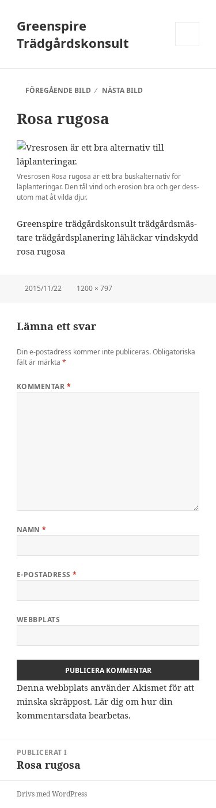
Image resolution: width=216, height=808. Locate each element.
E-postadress (47, 574)
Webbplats (38, 619)
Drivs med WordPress (52, 794)
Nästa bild (122, 90)
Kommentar (44, 386)
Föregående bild (58, 90)
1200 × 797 (94, 288)
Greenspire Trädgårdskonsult (73, 34)
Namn (32, 529)
